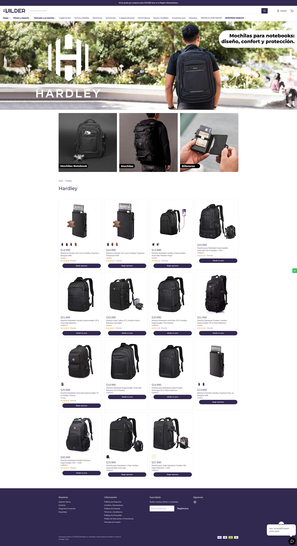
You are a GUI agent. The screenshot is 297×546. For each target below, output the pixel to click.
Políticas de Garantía (112, 508)
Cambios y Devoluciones (113, 505)
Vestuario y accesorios (44, 18)
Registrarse (183, 508)
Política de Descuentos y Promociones (119, 519)
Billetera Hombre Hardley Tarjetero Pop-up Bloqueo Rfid (215, 394)
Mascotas (193, 18)
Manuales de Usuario (112, 522)
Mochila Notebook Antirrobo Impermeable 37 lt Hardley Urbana (80, 394)
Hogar (6, 18)
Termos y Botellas (81, 18)
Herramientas (144, 18)
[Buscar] (264, 10)
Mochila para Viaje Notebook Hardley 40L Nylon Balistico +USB (169, 466)
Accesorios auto (178, 18)
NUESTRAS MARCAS (234, 18)
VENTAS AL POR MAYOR (211, 18)
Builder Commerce (114, 537)
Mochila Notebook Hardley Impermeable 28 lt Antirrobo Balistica (80, 321)
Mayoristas (63, 512)
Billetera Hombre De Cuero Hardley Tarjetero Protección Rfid (125, 254)
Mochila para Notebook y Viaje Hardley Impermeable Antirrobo (122, 466)
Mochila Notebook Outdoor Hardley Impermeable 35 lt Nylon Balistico (212, 321)
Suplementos (65, 18)
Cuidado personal (126, 18)
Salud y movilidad (160, 18)
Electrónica (97, 18)
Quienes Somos (65, 502)
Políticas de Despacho (112, 502)
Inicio (61, 181)
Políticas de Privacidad (113, 515)
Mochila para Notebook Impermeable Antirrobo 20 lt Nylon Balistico (167, 389)
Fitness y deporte (21, 18)
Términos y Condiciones (113, 512)
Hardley (63, 258)
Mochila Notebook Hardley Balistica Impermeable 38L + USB (75, 461)
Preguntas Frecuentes (67, 508)
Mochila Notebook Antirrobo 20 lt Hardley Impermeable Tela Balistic (169, 321)
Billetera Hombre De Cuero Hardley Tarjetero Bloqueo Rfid (80, 254)
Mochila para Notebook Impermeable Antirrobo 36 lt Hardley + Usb (212, 249)
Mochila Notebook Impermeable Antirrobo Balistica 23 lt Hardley (124, 389)
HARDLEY (200, 253)
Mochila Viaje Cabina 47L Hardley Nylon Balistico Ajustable (123, 321)
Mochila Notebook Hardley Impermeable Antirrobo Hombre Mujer (169, 254)
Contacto (62, 505)
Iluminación (111, 18)
